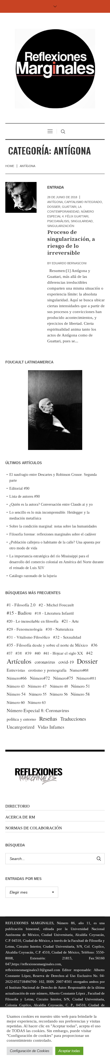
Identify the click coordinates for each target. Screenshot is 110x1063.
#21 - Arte (70, 621)
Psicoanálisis (58, 221)
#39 (28, 653)
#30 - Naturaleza (59, 629)
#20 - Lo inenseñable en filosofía (32, 621)
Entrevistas (16, 670)
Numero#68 (79, 670)
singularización (60, 226)
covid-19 (66, 662)
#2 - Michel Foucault (56, 604)
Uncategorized (20, 727)
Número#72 (40, 678)
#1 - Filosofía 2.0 (21, 604)
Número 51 (80, 686)
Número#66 (17, 678)
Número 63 (37, 702)
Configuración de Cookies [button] (29, 1051)
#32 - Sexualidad (67, 637)
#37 (9, 653)
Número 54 (16, 694)
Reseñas (48, 718)
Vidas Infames (51, 727)
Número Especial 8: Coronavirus (38, 710)
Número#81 (86, 678)
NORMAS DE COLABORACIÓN (33, 828)
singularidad (82, 221)
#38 (18, 653)
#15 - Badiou (19, 613)
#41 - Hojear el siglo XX (63, 653)
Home (9, 166)
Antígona (55, 202)
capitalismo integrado (83, 202)
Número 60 (16, 702)
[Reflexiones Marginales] (55, 68)
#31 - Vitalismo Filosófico (28, 637)
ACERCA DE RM (20, 817)
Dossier (53, 206)
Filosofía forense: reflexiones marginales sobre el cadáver (52, 534)
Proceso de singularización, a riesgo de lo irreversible (71, 243)
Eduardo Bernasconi (69, 263)
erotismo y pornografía (47, 670)
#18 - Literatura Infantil (54, 613)
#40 (37, 653)
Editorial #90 (19, 488)
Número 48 (59, 686)
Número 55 (37, 694)
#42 (89, 653)
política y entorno (21, 719)
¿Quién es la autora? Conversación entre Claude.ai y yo (51, 504)
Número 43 (16, 686)
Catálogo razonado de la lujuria (33, 576)
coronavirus (45, 662)
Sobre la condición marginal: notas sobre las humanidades (53, 526)
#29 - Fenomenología (24, 629)
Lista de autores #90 (24, 496)
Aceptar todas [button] (69, 1051)
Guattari (69, 206)
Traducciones (73, 718)
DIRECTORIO (17, 806)
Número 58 (80, 694)
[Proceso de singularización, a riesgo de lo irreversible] (21, 197)
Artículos (19, 661)
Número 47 (37, 686)
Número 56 (59, 694)
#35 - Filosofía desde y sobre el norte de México (47, 645)
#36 (94, 645)
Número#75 (63, 678)
